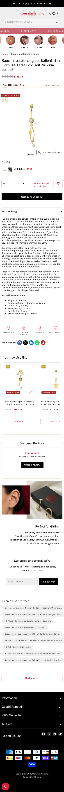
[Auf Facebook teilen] (19, 342)
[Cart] (58, 13)
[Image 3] (33, 154)
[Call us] (5, 786)
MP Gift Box (23, 169)
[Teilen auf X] (25, 342)
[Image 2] (31, 154)
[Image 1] (29, 154)
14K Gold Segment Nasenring (18, 647)
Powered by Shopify (32, 777)
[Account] (49, 13)
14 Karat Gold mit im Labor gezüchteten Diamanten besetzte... (33, 653)
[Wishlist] (54, 13)
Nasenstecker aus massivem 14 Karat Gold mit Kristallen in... (32, 634)
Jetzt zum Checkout (32, 196)
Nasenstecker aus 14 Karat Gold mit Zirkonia (25, 627)
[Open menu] (5, 15)
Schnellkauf (20, 421)
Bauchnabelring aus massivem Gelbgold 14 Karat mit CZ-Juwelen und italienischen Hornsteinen (20, 403)
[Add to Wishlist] (58, 183)
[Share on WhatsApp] (37, 342)
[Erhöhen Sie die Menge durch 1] (23, 183)
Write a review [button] (32, 464)
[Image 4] (35, 154)
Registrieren (48, 581)
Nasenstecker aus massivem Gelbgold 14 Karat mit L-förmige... (33, 660)
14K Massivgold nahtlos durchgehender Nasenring (28, 621)
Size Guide (7, 162)
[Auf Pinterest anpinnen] (43, 342)
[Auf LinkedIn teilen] (31, 342)
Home (5, 54)
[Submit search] (57, 22)
